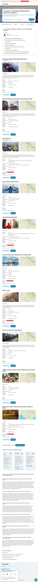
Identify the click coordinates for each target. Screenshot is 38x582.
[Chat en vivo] (35, 579)
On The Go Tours (11, 318)
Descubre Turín (4, 552)
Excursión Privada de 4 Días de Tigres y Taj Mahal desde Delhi (12, 554)
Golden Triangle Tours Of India (12, 126)
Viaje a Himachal (8, 41)
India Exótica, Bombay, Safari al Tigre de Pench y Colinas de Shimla (16, 53)
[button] (19, 92)
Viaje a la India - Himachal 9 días (10, 43)
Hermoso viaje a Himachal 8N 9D (29, 466)
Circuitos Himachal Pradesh (5, 6)
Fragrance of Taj (10, 394)
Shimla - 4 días (7, 48)
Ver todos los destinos (11, 162)
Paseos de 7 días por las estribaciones (11, 50)
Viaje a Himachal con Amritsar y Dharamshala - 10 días (19, 467)
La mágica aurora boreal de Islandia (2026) (9, 559)
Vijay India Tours (10, 205)
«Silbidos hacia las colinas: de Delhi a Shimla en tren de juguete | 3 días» (17, 51)
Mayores (11, 6)
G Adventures (10, 278)
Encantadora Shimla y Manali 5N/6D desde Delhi (13, 38)
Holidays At (10, 169)
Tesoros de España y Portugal (7, 557)
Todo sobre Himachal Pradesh (6, 24)
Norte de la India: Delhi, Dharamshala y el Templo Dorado (14, 46)
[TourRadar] (5, 4)
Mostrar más (6, 465)
